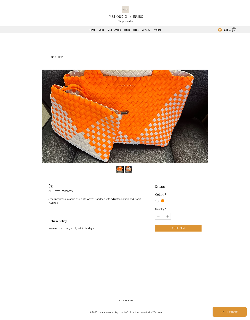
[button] (234, 29)
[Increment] (168, 216)
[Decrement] (158, 216)
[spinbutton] (163, 216)
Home (52, 57)
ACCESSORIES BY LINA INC (126, 16)
